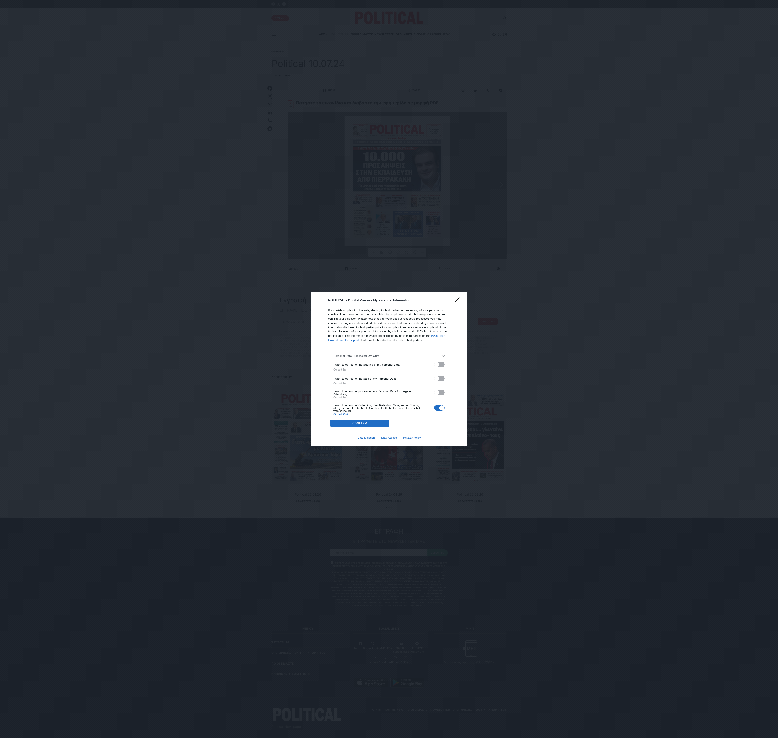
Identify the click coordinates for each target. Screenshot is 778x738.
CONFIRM (359, 423)
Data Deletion (366, 437)
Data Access (389, 437)
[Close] (459, 301)
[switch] (439, 364)
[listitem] (389, 356)
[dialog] (389, 369)
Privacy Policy (412, 437)
